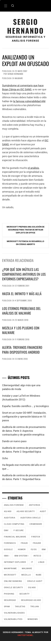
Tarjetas (20, 606)
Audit (43, 511)
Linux (41, 562)
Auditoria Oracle (30, 518)
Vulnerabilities (13, 619)
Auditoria (9, 518)
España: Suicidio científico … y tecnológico (25, 406)
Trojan (34, 606)
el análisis (33, 167)
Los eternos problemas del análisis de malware (21, 311)
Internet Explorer (15, 562)
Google (8, 549)
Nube (39, 575)
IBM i (6, 556)
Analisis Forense (14, 505)
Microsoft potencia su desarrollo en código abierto (25, 242)
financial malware (15, 537)
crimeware (35, 524)
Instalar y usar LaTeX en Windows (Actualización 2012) (21, 397)
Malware (19, 78)
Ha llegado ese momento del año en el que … (23, 466)
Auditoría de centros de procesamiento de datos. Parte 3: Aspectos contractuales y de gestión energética (24, 431)
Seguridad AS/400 (31, 600)
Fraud (24, 543)
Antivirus (34, 505)
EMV (6, 530)
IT (32, 562)
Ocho (5, 458)
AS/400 (7, 511)
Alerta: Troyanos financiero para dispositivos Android (22, 350)
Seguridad (10, 600)
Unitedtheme (25, 635)
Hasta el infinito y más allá (22, 293)
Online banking (13, 581)
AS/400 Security (26, 511)
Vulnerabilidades (14, 613)
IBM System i (21, 556)
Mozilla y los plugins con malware (20, 330)
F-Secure (19, 530)
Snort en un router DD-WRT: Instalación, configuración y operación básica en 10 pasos (24, 416)
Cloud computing (14, 524)
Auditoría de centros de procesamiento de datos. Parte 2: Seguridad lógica (24, 449)
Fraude (37, 543)
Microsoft (10, 575)
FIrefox (35, 537)
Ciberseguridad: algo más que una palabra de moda (21, 387)
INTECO (37, 556)
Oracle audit (34, 581)
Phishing (9, 594)
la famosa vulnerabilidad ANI (29, 101)
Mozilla (26, 575)
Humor (22, 549)
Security (24, 594)
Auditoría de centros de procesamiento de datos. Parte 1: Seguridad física (24, 477)
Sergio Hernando (25, 26)
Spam (7, 606)
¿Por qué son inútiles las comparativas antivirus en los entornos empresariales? (24, 274)
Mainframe (10, 568)
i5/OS (34, 549)
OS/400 (32, 587)
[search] (12, 6)
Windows (32, 619)
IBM (44, 549)
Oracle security (13, 587)
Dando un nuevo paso (14, 441)
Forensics (10, 543)
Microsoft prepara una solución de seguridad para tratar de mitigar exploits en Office (25, 230)
